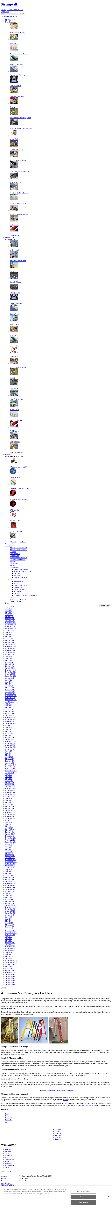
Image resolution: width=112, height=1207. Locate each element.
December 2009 (10, 972)
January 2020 (10, 763)
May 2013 (8, 921)
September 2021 (11, 723)
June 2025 (8, 634)
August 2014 (9, 891)
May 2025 (8, 636)
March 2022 (9, 711)
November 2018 (11, 790)
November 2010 (11, 960)
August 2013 (9, 915)
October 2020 (10, 745)
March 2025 (9, 640)
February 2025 (10, 642)
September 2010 (11, 962)
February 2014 (10, 903)
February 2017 (10, 832)
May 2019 (8, 779)
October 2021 (10, 721)
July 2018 (8, 798)
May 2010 (8, 966)
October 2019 (10, 769)
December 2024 (10, 646)
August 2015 (9, 868)
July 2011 (8, 952)
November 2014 (11, 885)
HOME (3, 10)
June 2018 (8, 800)
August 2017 (9, 820)
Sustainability (10, 1159)
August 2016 (9, 844)
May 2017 (8, 826)
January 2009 (10, 974)
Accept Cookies (83, 1202)
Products (8, 1149)
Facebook (58, 1133)
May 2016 (8, 850)
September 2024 (11, 652)
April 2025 (9, 638)
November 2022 (11, 696)
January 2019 (10, 787)
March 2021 (9, 735)
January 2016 (10, 858)
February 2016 (10, 856)
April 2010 (9, 968)
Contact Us (9, 1163)
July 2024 (8, 656)
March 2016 (9, 854)
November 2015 (11, 862)
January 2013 (10, 929)
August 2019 (9, 773)
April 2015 (9, 875)
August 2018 (9, 796)
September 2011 (10, 951)
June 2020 (8, 753)
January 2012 (10, 945)
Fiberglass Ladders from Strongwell (60, 1090)
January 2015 (10, 881)
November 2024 (11, 648)
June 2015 (8, 871)
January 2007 (10, 978)
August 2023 (9, 678)
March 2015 (9, 877)
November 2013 (11, 909)
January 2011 (9, 958)
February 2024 (10, 666)
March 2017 (9, 830)
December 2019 (10, 765)
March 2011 (9, 956)
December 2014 (10, 883)
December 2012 (10, 931)
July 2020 (8, 751)
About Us (8, 1155)
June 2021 (8, 729)
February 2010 (10, 970)
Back (7, 22)
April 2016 (9, 852)
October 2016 (10, 840)
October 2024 (10, 650)
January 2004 (10, 984)
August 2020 (9, 749)
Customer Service (11, 1165)
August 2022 (9, 702)
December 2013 (10, 907)
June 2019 (8, 777)
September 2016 (11, 842)
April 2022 (9, 710)
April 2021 (9, 733)
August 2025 (9, 630)
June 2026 (8, 611)
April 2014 (9, 899)
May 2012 (8, 941)
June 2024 (8, 658)
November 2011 (10, 949)
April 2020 (9, 757)
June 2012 (8, 939)
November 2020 (11, 743)
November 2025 (11, 625)
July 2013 (8, 917)
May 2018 (8, 802)
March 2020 (9, 759)
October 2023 (10, 674)
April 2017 (9, 828)
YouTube (58, 1129)
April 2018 (9, 804)
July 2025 (8, 632)
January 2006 (10, 980)
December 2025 (10, 623)
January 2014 (10, 905)
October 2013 (10, 911)
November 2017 (11, 814)
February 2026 (10, 619)
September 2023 (11, 676)
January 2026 (10, 621)
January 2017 (10, 834)
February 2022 (10, 713)
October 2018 (10, 792)
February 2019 (10, 785)
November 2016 (11, 838)
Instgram (58, 1139)
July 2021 (8, 727)
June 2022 (8, 706)
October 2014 (10, 887)
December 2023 (10, 670)
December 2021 (10, 717)
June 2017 (8, 824)
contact (65, 1100)
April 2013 (9, 923)
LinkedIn (58, 1131)
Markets (8, 1151)
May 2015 (8, 873)
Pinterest (58, 1135)
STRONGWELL (7, 1185)
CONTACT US (104, 605)
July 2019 (8, 775)
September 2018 (11, 794)
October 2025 (10, 627)
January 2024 (10, 668)
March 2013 (9, 925)
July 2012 (8, 937)
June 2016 (8, 848)
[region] (56, 1196)
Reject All (83, 1197)
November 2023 (11, 672)
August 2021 (9, 725)
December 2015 (10, 860)
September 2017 (11, 818)
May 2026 (8, 613)
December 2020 (10, 741)
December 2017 (10, 812)
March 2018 (9, 806)
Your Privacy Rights (83, 1191)
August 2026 (9, 607)
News (7, 1157)
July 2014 (8, 893)
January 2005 (10, 982)
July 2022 (8, 704)
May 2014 (8, 897)
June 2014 (8, 895)
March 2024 (9, 664)
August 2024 (9, 654)
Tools (7, 1153)
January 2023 (10, 692)
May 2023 (8, 684)
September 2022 (11, 700)
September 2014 (11, 889)
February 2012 (10, 943)
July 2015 (8, 870)
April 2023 (9, 686)
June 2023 (8, 682)
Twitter (58, 1137)
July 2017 (8, 822)
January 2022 (10, 715)
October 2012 (10, 935)
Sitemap (8, 1167)
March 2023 (9, 688)
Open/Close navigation (9, 16)
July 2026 (8, 609)
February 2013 (10, 927)
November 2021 (11, 719)
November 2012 (11, 933)
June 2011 (8, 954)
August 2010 (9, 964)
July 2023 (8, 680)
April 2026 (9, 615)
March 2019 (9, 783)
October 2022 (10, 698)
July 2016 (8, 846)
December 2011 (10, 947)
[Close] (108, 1196)
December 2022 (10, 694)
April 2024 (9, 662)
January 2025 (10, 644)
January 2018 (10, 810)
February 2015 (10, 879)
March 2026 (9, 617)
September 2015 (11, 866)
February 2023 (10, 690)
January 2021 (10, 739)
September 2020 (11, 747)
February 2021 (10, 737)
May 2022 (8, 708)
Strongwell (9, 4)
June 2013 (8, 919)
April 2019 (9, 781)
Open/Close (5, 12)
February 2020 (10, 761)
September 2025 (11, 629)
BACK (3, 988)
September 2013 (11, 913)
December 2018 (10, 789)
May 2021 (8, 731)
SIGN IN (10, 10)
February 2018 (10, 808)
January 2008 (10, 976)
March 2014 (9, 901)
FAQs (7, 1161)
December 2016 (10, 836)
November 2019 (11, 767)
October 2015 (10, 864)
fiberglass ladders (91, 1105)
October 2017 (10, 816)
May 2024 (8, 660)
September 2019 (11, 771)
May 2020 (8, 755)
